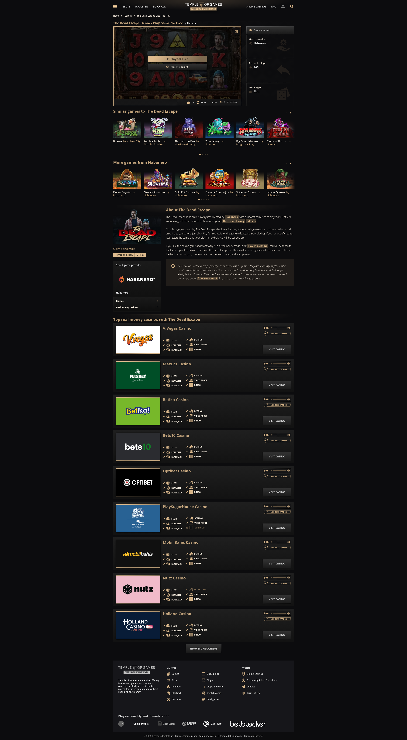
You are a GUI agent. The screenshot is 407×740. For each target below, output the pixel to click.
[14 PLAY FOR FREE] (281, 178)
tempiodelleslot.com (231, 735)
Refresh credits (209, 102)
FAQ (273, 6)
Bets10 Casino (176, 435)
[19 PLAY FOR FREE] (127, 127)
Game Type (255, 87)
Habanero (231, 217)
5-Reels (251, 221)
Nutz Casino (174, 578)
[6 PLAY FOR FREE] (127, 178)
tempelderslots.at (163, 735)
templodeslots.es (208, 735)
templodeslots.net (253, 735)
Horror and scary (233, 221)
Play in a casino (262, 30)
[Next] (291, 113)
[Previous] (286, 113)
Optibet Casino (177, 471)
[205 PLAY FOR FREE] (250, 127)
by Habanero (191, 23)
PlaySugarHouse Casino (185, 506)
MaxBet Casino (177, 363)
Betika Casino (176, 399)
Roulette (141, 6)
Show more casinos (203, 648)
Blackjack (159, 6)
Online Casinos (256, 6)
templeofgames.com (186, 735)
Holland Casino (177, 613)
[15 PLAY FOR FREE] (158, 127)
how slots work (207, 278)
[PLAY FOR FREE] (189, 127)
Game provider (257, 39)
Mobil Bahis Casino (181, 542)
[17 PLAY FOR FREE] (158, 178)
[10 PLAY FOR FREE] (250, 178)
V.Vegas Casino (177, 328)
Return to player (257, 63)
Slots (126, 6)
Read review (230, 102)
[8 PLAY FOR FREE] (219, 178)
